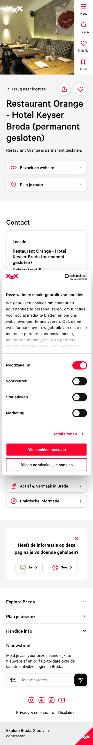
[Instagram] (31, 700)
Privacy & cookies (32, 712)
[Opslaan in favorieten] (80, 89)
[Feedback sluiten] (76, 538)
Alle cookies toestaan (46, 449)
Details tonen (64, 434)
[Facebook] (41, 700)
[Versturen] (80, 680)
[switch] (79, 381)
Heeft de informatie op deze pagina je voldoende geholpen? (47, 548)
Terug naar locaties (28, 88)
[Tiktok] (51, 700)
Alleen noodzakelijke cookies (46, 465)
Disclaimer (67, 712)
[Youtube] (61, 700)
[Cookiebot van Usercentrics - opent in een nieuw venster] (65, 276)
